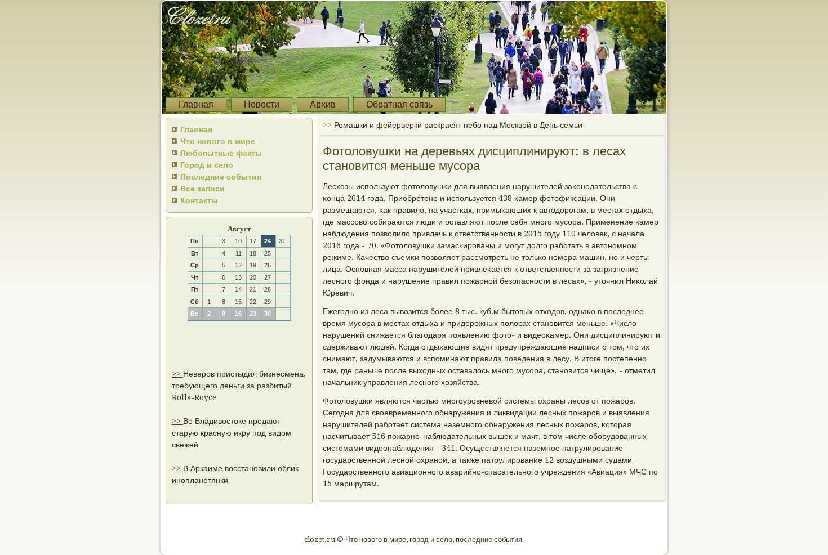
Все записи (202, 188)
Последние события (220, 176)
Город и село (206, 164)
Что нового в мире (217, 141)
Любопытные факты (221, 153)
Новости (261, 104)
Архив (323, 104)
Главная (196, 104)
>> (177, 373)
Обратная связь (399, 104)
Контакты (199, 200)
